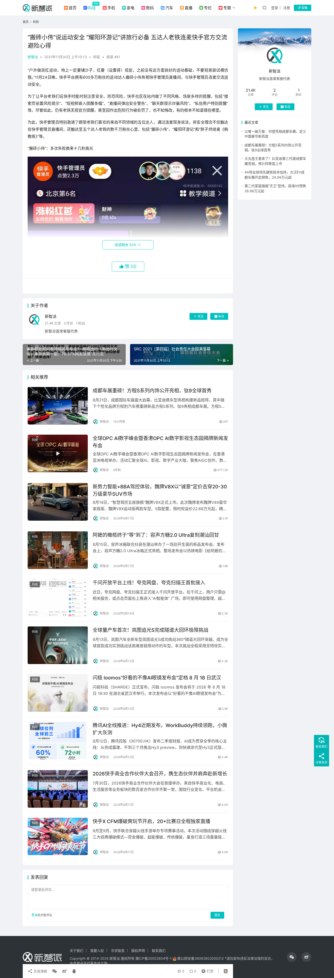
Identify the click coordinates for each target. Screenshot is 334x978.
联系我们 (159, 950)
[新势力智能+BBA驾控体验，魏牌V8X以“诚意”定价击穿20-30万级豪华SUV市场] (58, 502)
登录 (274, 8)
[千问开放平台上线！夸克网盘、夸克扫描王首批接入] (58, 598)
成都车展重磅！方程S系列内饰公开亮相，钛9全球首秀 (152, 391)
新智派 (33, 57)
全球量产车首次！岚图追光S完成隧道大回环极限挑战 (150, 630)
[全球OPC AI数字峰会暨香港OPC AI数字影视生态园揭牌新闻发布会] (58, 453)
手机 (111, 7)
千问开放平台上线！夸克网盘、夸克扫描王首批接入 (149, 583)
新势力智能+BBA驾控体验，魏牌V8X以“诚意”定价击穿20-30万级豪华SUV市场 (160, 490)
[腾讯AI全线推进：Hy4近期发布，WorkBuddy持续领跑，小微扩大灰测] (58, 740)
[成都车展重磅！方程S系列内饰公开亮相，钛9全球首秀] (58, 406)
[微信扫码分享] (54, 971)
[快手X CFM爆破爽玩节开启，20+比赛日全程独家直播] (58, 836)
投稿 (304, 8)
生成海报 (40, 971)
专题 (227, 7)
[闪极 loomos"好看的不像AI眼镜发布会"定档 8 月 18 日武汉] (58, 693)
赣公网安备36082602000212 (200, 958)
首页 (73, 7)
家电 (130, 7)
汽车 (169, 7)
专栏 (208, 7)
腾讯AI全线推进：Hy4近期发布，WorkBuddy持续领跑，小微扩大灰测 (160, 728)
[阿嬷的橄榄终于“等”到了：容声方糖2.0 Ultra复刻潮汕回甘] (58, 550)
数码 (150, 7)
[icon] (292, 957)
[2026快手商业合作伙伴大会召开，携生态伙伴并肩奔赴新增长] (58, 789)
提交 (217, 915)
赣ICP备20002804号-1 (153, 958)
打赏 (206, 970)
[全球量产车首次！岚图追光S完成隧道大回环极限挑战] (58, 645)
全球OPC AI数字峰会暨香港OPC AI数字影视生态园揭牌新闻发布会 (160, 441)
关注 (200, 316)
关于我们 (76, 950)
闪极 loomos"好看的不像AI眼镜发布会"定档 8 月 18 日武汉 (157, 678)
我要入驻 (97, 950)
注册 (286, 8)
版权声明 (138, 950)
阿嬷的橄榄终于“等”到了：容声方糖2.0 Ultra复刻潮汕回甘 (156, 535)
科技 (92, 7)
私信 (221, 316)
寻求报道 (117, 950)
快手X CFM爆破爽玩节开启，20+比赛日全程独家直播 (151, 821)
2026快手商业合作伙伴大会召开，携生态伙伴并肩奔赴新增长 (160, 774)
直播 (188, 7)
